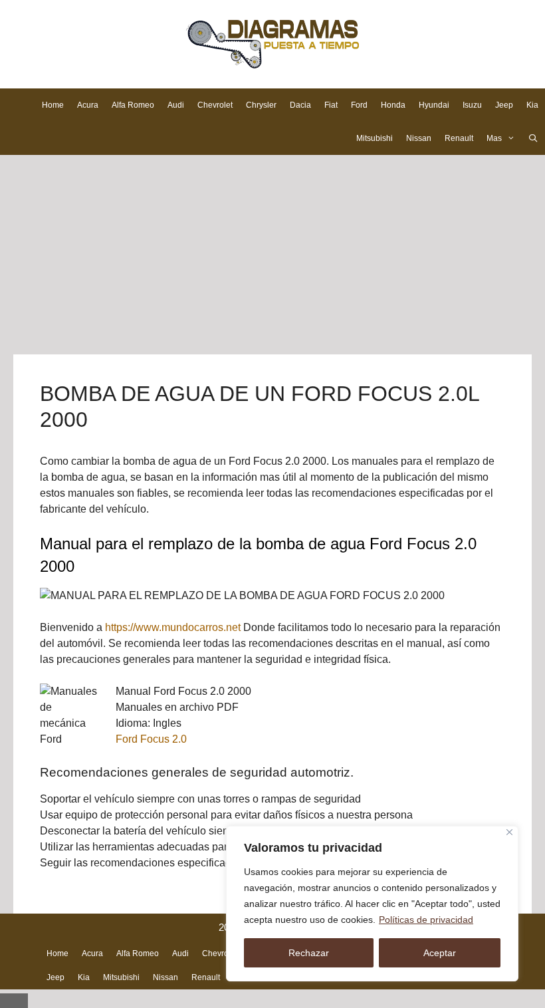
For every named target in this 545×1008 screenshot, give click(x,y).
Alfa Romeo (133, 105)
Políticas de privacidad (426, 919)
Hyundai (434, 105)
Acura (87, 105)
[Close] (509, 832)
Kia (532, 105)
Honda (393, 105)
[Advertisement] (272, 255)
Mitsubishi (374, 138)
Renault (459, 138)
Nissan (418, 138)
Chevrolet (215, 105)
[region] (372, 903)
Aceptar (439, 952)
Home (53, 105)
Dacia (300, 105)
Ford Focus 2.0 (151, 739)
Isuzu (472, 105)
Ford (359, 105)
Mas (494, 138)
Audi (175, 105)
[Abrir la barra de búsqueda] (533, 138)
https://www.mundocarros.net (173, 627)
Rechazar (308, 952)
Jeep (504, 105)
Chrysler (261, 105)
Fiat (331, 105)
